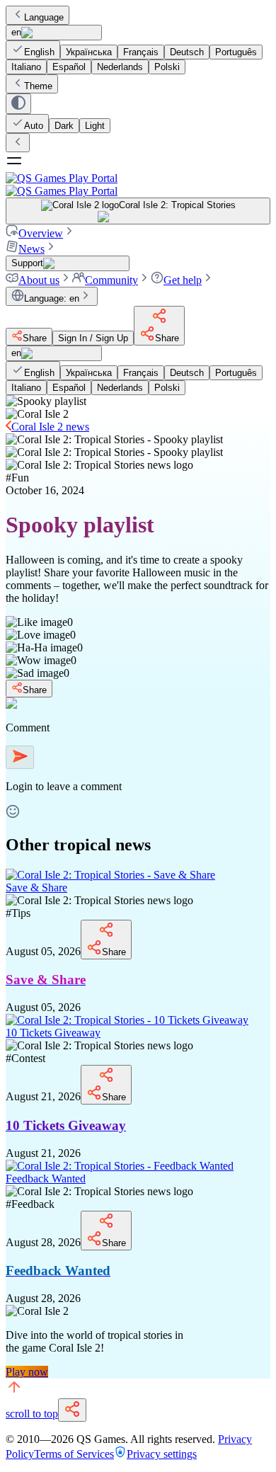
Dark (64, 125)
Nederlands (120, 67)
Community (111, 280)
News (31, 249)
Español (69, 67)
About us (38, 280)
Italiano (26, 67)
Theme (38, 86)
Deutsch (187, 52)
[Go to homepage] (138, 184)
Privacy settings (162, 1454)
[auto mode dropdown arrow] (18, 103)
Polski (167, 67)
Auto (33, 125)
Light (95, 125)
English (39, 52)
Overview (40, 233)
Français (141, 52)
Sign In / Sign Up (93, 338)
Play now (27, 1372)
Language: (51, 298)
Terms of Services (74, 1454)
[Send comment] (20, 757)
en (16, 32)
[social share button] (72, 1410)
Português (236, 52)
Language (44, 17)
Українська (89, 52)
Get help (182, 280)
